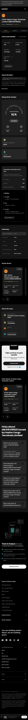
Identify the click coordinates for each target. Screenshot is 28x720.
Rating (14, 30)
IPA (2, 653)
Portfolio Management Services (9, 659)
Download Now (14, 363)
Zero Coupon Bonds (7, 588)
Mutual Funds (5, 656)
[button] (14, 581)
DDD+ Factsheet (6, 667)
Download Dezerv (14, 566)
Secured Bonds (6, 597)
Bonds (3, 650)
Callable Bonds (6, 607)
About (5, 30)
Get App (24, 716)
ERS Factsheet (5, 664)
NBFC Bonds (5, 591)
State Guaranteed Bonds (8, 604)
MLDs (3, 594)
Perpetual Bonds (6, 585)
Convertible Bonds (7, 610)
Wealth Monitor (5, 661)
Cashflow (23, 30)
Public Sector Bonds (7, 600)
